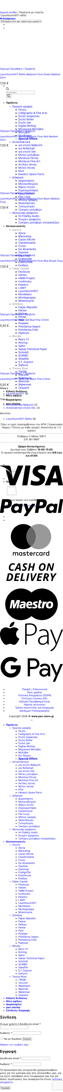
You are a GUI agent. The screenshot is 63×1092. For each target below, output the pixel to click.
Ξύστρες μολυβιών (29, 826)
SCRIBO (22, 964)
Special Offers (27, 138)
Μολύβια (23, 752)
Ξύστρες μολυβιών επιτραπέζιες (37, 838)
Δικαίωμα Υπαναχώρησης (35, 710)
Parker (22, 921)
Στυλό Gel (24, 743)
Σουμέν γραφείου (28, 835)
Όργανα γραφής (21, 727)
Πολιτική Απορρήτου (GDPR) (34, 695)
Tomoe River (19, 976)
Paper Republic (27, 918)
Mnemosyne (25, 912)
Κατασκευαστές (16, 841)
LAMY (21, 899)
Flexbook (23, 884)
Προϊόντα (12, 724)
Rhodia (16, 945)
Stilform (23, 973)
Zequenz (23, 387)
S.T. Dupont (25, 970)
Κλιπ (20, 789)
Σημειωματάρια (27, 807)
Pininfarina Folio (27, 939)
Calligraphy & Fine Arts (31, 734)
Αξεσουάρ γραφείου (24, 829)
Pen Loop (24, 196)
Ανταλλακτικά (21, 141)
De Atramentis (26, 863)
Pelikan (22, 924)
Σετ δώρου (24, 755)
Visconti (23, 982)
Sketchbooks (26, 203)
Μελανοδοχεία (27, 801)
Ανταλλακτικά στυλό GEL (21, 407)
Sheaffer (23, 967)
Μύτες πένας (26, 786)
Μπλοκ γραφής (27, 817)
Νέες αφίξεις (14, 395)
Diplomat (23, 869)
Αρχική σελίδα (8, 12)
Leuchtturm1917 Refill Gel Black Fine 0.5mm (25, 378)
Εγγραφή (5, 1088)
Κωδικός (6, 1032)
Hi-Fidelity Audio (28, 832)
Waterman (24, 384)
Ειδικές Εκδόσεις (16, 391)
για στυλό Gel (26, 771)
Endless (23, 265)
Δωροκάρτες (14, 399)
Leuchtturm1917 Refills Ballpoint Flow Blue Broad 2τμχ (31, 260)
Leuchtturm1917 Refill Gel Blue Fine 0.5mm (24, 319)
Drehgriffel (25, 258)
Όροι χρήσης (34, 692)
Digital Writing (26, 746)
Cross (21, 860)
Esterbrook (24, 875)
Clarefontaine (26, 856)
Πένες (22, 730)
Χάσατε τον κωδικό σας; (14, 1044)
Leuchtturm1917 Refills (19, 418)
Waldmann (24, 985)
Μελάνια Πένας (27, 777)
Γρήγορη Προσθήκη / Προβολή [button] (17, 68)
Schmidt (23, 961)
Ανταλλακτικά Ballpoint (19, 404)
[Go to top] (31, 720)
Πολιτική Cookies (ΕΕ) (35, 698)
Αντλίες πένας (26, 783)
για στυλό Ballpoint (30, 145)
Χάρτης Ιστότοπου (34, 704)
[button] (7, 18)
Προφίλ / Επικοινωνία (34, 689)
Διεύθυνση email (10, 1058)
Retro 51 (23, 949)
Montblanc (24, 906)
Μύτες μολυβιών (28, 774)
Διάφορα (17, 795)
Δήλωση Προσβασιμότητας (34, 701)
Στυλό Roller (25, 740)
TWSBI (22, 979)
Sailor (21, 955)
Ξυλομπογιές (26, 206)
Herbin (22, 887)
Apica (21, 847)
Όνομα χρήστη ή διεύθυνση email (20, 1024)
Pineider (23, 323)
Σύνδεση (27, 1039)
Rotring (22, 952)
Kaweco (23, 896)
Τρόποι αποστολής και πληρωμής (34, 707)
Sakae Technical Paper (31, 958)
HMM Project (25, 890)
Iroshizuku (24, 893)
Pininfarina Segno (29, 326)
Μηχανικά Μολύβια (29, 749)
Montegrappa (26, 909)
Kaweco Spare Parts (30, 792)
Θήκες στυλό (26, 804)
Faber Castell (20, 881)
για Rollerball (25, 767)
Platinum (23, 942)
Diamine (23, 866)
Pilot (21, 930)
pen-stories (13, 1007)
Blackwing (24, 850)
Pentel (22, 316)
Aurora (16, 844)
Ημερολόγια (25, 810)
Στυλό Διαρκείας (28, 737)
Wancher (24, 381)
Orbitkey (17, 915)
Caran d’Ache (25, 853)
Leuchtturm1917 (15, 393)
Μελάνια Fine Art (28, 780)
